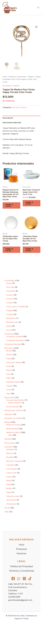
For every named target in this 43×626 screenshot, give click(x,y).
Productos (12, 77)
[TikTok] (30, 578)
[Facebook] (13, 578)
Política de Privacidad (21, 566)
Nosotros (21, 553)
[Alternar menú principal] (38, 7)
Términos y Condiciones (21, 570)
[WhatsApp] (19, 578)
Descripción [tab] (8, 118)
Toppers (31, 77)
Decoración (21, 77)
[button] (36, 27)
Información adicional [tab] (12, 122)
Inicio (5, 77)
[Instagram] (24, 578)
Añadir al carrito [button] (9, 205)
